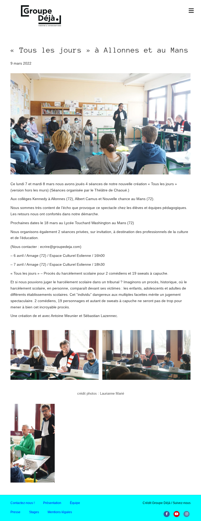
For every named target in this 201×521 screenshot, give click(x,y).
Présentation (52, 503)
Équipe (75, 503)
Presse (15, 512)
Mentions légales (60, 512)
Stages (34, 512)
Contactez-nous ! (22, 503)
